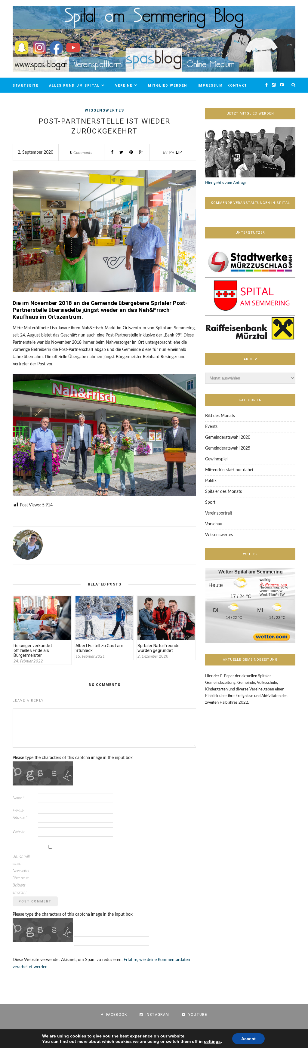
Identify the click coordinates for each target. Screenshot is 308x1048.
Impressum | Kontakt (222, 86)
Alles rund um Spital (74, 86)
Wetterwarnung (276, 584)
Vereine (123, 86)
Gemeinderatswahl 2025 (227, 448)
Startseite (25, 86)
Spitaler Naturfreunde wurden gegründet (158, 648)
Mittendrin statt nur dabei (229, 470)
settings (212, 1041)
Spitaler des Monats (223, 492)
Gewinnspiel (216, 459)
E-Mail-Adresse (20, 814)
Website (19, 832)
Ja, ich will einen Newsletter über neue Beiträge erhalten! (21, 875)
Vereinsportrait (218, 513)
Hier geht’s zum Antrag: (225, 183)
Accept (248, 1038)
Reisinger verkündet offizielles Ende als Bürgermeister (33, 650)
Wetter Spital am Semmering (250, 571)
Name (18, 798)
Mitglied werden (167, 86)
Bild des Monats (220, 416)
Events (211, 427)
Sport (210, 502)
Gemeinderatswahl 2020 (227, 437)
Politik (211, 481)
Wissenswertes (104, 110)
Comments (81, 153)
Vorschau (213, 524)
